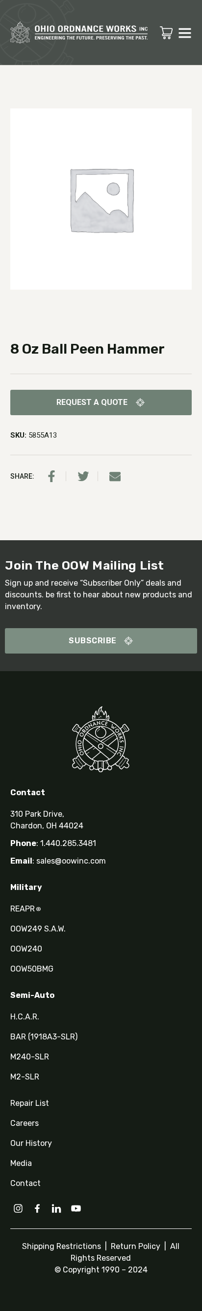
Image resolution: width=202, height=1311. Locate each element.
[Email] (115, 476)
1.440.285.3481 (68, 843)
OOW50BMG (31, 968)
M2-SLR (24, 1076)
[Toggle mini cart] (166, 33)
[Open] (185, 33)
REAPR (25, 908)
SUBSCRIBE (93, 640)
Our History (31, 1143)
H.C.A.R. (24, 1016)
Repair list (29, 1103)
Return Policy (134, 1246)
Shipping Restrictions (62, 1246)
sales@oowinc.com (71, 861)
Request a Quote (91, 402)
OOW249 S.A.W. (38, 928)
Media (21, 1163)
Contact (25, 1183)
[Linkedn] (56, 1208)
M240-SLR (29, 1056)
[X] (83, 476)
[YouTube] (76, 1208)
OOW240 (26, 948)
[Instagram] (18, 1208)
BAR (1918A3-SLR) (43, 1036)
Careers (24, 1123)
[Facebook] (51, 476)
